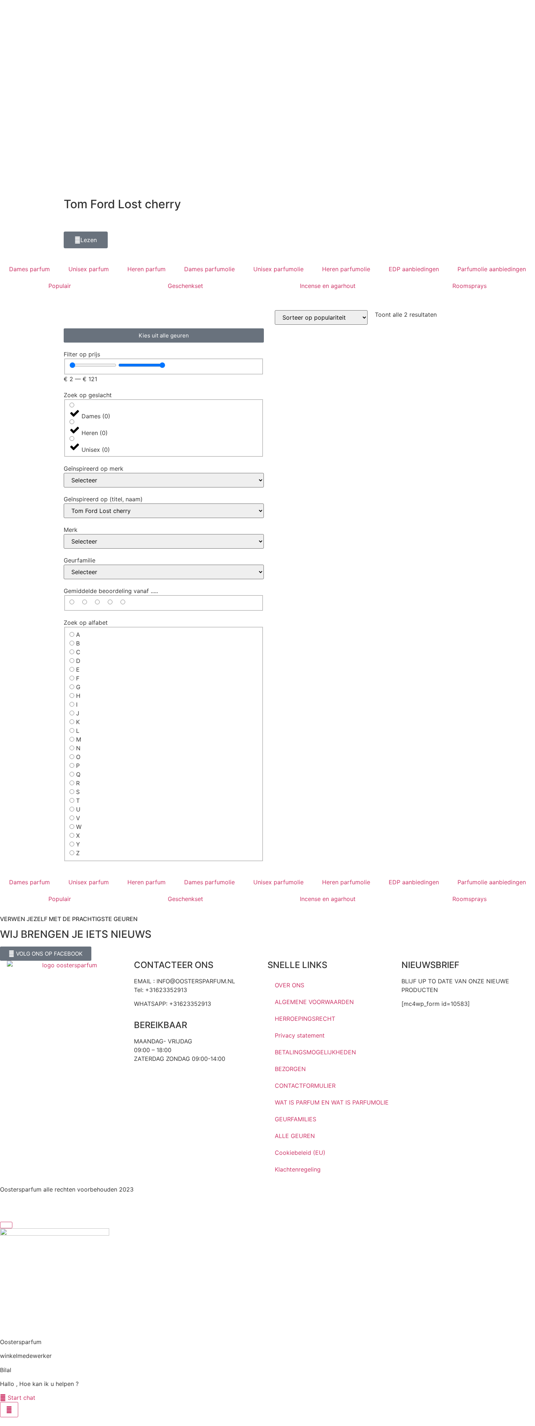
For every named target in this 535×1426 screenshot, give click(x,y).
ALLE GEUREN (295, 1135)
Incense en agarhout (328, 285)
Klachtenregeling (298, 1169)
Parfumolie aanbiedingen (491, 269)
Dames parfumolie (209, 269)
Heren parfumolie (346, 269)
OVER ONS (289, 985)
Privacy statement (300, 1035)
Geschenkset (185, 285)
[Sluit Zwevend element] (6, 1225)
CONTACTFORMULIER (305, 1085)
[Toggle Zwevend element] (9, 1409)
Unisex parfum (88, 269)
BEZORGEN (290, 1069)
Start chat (20, 1397)
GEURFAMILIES (295, 1119)
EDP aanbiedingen (414, 269)
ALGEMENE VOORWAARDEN (314, 1002)
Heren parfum (146, 269)
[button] (86, 240)
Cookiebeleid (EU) (300, 1152)
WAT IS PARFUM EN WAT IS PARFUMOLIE (332, 1102)
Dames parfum (29, 269)
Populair (59, 285)
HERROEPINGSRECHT (305, 1018)
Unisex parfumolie (278, 269)
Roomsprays (469, 285)
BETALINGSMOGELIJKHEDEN (315, 1052)
